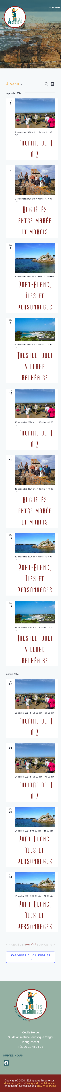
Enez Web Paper (46, 1085)
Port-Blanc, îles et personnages (35, 296)
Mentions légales (13, 1083)
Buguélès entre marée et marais (35, 220)
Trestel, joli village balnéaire (35, 366)
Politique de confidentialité (40, 1083)
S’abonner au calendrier (30, 955)
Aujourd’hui (30, 944)
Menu (56, 7)
